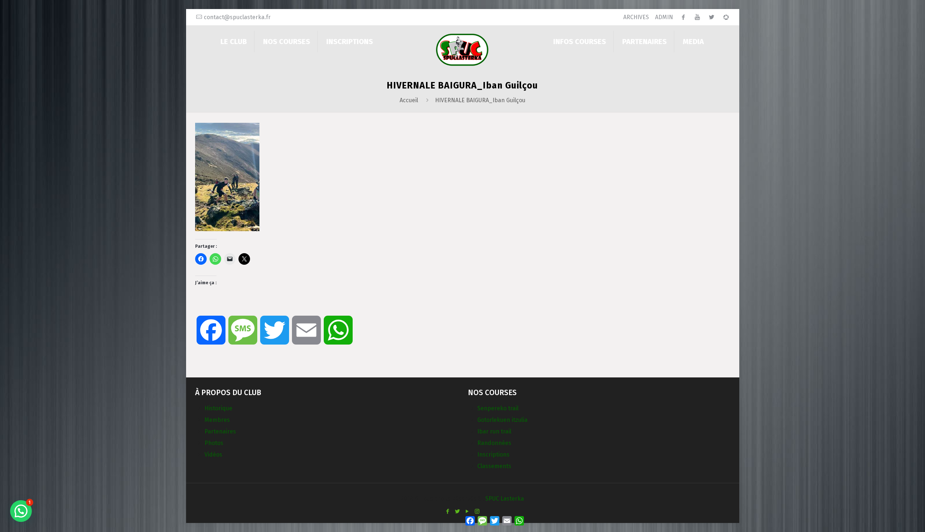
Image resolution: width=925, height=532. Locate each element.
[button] (21, 511)
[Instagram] (477, 511)
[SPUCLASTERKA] (462, 49)
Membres (217, 419)
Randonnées (494, 443)
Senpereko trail (498, 408)
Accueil (409, 100)
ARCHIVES (636, 17)
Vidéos (213, 454)
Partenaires (220, 431)
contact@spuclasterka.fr (237, 17)
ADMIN (664, 17)
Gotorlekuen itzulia (502, 419)
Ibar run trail (494, 431)
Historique (218, 408)
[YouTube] (467, 511)
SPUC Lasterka (504, 498)
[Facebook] (448, 511)
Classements (494, 466)
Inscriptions (493, 454)
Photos (214, 443)
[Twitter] (457, 511)
